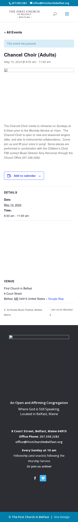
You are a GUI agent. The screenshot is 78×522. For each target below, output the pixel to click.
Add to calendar (25, 176)
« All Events (13, 32)
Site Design (62, 517)
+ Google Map (55, 299)
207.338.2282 (49, 436)
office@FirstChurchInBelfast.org (39, 442)
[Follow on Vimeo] (43, 478)
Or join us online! (39, 466)
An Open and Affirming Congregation (39, 403)
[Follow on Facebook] (35, 478)
